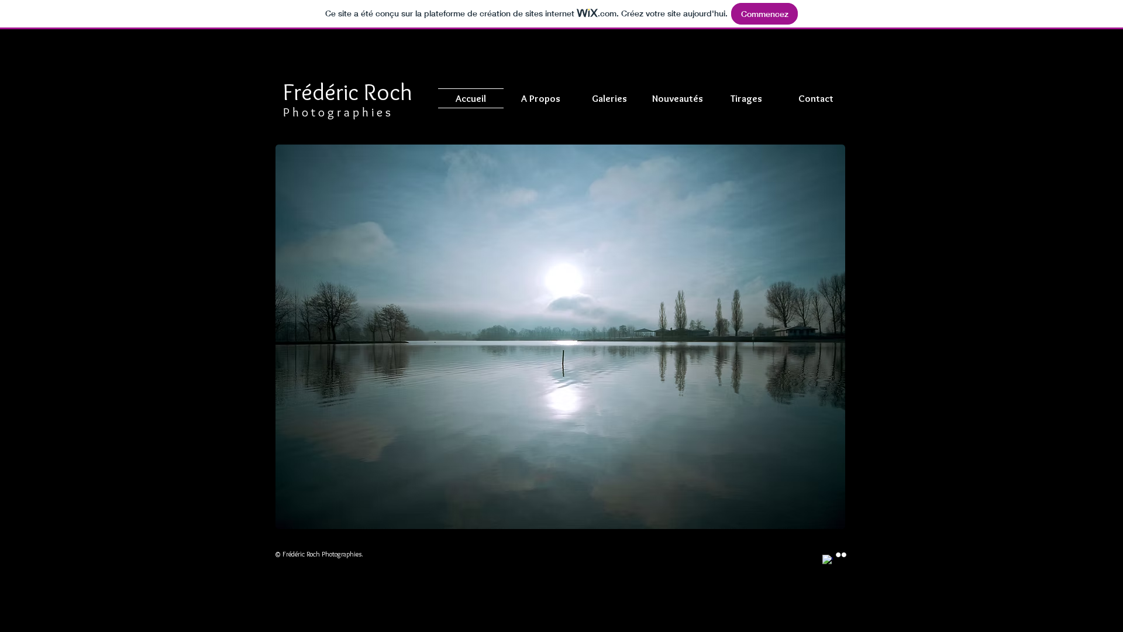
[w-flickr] (841, 554)
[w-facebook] (827, 560)
